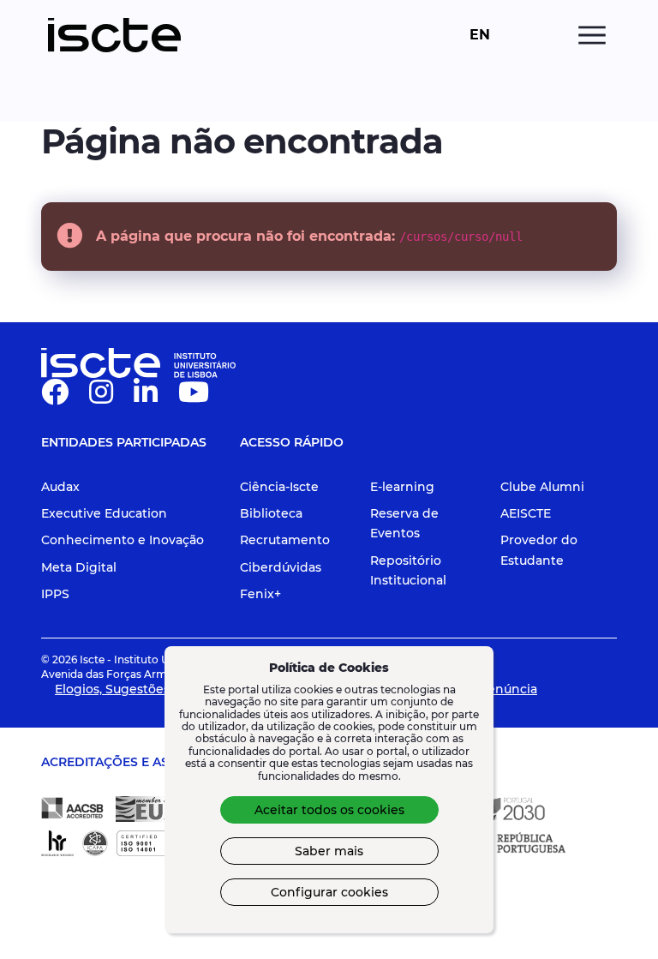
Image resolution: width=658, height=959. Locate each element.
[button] (55, 397)
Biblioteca (271, 513)
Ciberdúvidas (280, 567)
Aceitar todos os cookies (329, 810)
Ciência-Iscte (279, 486)
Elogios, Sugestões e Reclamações (160, 689)
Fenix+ (260, 594)
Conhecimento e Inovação (122, 540)
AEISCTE (525, 513)
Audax (60, 486)
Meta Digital (79, 567)
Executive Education (104, 513)
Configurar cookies (329, 892)
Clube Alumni (542, 486)
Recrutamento (285, 540)
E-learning (402, 486)
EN (480, 35)
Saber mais (329, 851)
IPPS (55, 594)
